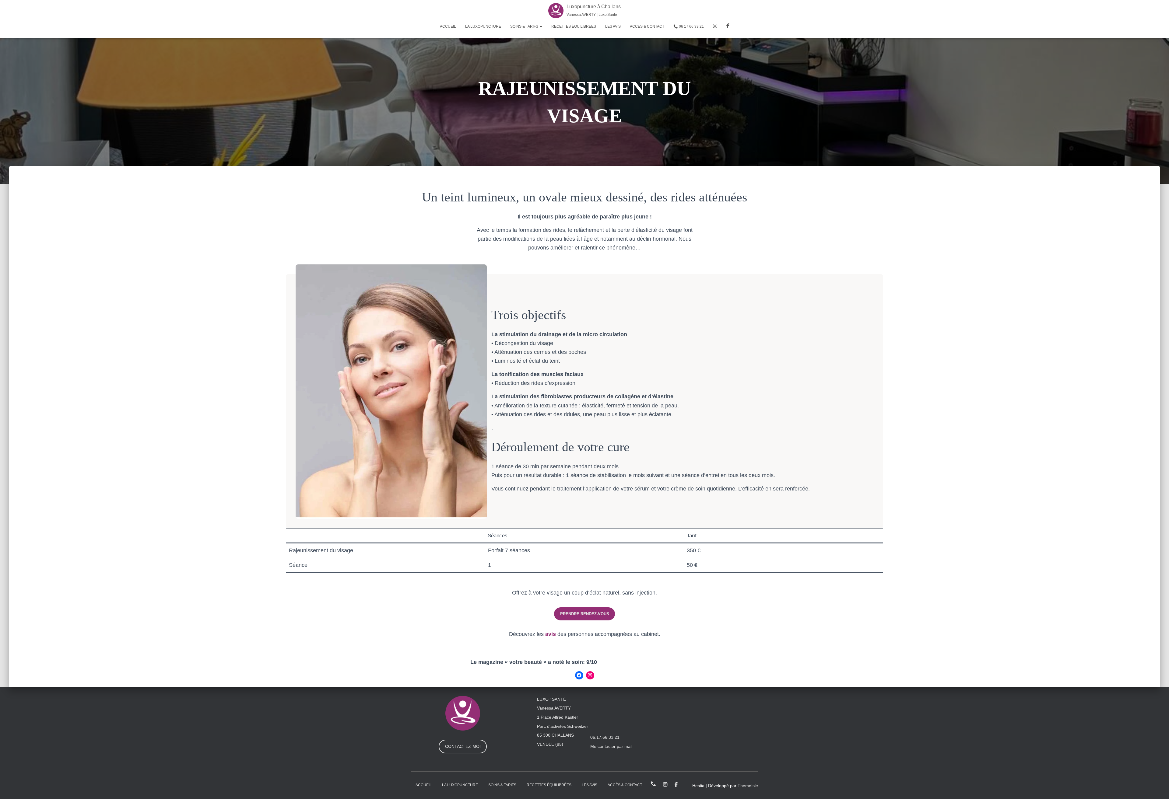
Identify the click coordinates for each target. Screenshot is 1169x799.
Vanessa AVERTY (554, 708)
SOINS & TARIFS (524, 26)
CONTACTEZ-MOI (463, 746)
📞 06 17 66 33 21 (688, 26)
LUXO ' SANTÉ (551, 699)
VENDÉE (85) (550, 744)
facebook (728, 26)
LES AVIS (613, 26)
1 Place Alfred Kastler (557, 717)
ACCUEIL (448, 26)
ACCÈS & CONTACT (647, 26)
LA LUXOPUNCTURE (483, 26)
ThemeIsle (748, 785)
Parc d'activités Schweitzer (562, 726)
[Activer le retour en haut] (1157, 786)
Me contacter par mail (611, 746)
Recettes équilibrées (573, 26)
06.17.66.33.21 (605, 737)
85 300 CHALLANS (555, 735)
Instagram (715, 26)
